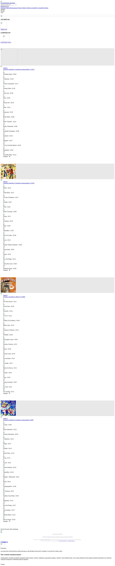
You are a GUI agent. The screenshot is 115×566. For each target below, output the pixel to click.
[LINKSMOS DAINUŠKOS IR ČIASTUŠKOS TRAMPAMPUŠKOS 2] (8, 178)
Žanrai (19, 8)
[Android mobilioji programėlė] (5, 542)
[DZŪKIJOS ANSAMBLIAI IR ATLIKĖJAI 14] (8, 292)
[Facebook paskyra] (2, 542)
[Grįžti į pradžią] (1, 1)
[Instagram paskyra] (1, 542)
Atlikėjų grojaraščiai (31, 8)
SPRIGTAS (4, 29)
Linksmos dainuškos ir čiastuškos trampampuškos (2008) (18, 420)
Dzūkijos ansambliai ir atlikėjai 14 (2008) (14, 297)
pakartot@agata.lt (63, 540)
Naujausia (3, 8)
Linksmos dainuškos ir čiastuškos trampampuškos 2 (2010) (18, 183)
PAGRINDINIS (5, 3)
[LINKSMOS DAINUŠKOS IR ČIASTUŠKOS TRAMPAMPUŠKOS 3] (9, 64)
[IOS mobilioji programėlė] (3, 542)
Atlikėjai (24, 8)
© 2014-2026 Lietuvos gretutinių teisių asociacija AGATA (57, 537)
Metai (7, 8)
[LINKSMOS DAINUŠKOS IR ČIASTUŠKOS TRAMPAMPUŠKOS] (8, 415)
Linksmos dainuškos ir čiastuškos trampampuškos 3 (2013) (18, 69)
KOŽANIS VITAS (6, 42)
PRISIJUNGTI (5, 6)
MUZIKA (12, 3)
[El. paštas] (7, 542)
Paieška (46, 8)
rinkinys (5, 68)
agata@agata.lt (71, 540)
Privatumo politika (57, 534)
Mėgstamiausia (14, 8)
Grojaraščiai (40, 8)
